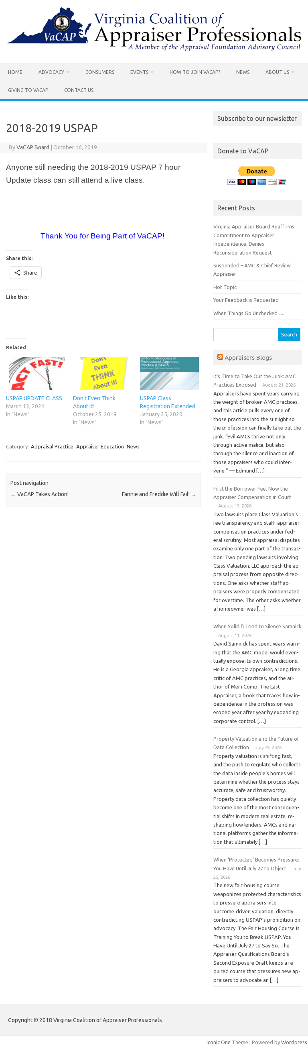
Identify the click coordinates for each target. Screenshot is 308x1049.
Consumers (99, 72)
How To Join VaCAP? (195, 72)
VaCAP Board (32, 147)
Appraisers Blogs (248, 357)
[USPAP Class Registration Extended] (169, 374)
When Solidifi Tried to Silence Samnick (257, 626)
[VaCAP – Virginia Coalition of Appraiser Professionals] (154, 49)
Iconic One (219, 1042)
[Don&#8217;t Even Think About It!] (102, 374)
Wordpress (294, 1042)
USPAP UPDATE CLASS (34, 398)
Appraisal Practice (52, 446)
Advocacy (51, 72)
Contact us (78, 90)
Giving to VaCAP (28, 90)
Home (15, 72)
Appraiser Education (100, 446)
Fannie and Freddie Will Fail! (159, 494)
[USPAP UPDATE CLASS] (35, 374)
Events (139, 72)
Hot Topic (225, 287)
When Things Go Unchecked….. (248, 313)
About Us (277, 72)
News (242, 72)
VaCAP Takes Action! (39, 494)
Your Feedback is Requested (246, 300)
